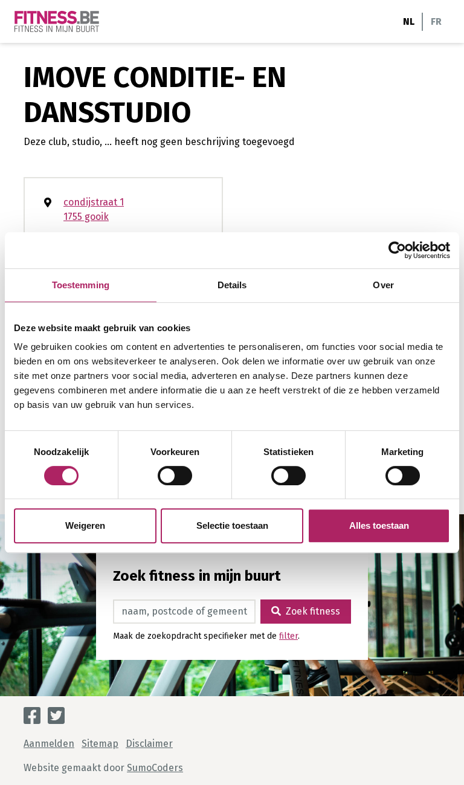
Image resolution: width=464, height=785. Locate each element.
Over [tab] (383, 285)
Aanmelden (49, 743)
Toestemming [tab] (80, 285)
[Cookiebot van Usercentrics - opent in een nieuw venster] (397, 250)
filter (288, 636)
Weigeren (85, 525)
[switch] (175, 475)
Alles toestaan (379, 525)
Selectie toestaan (232, 525)
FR (436, 21)
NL (408, 21)
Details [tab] (232, 285)
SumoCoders (155, 768)
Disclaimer (149, 743)
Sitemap (100, 743)
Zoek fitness (313, 611)
